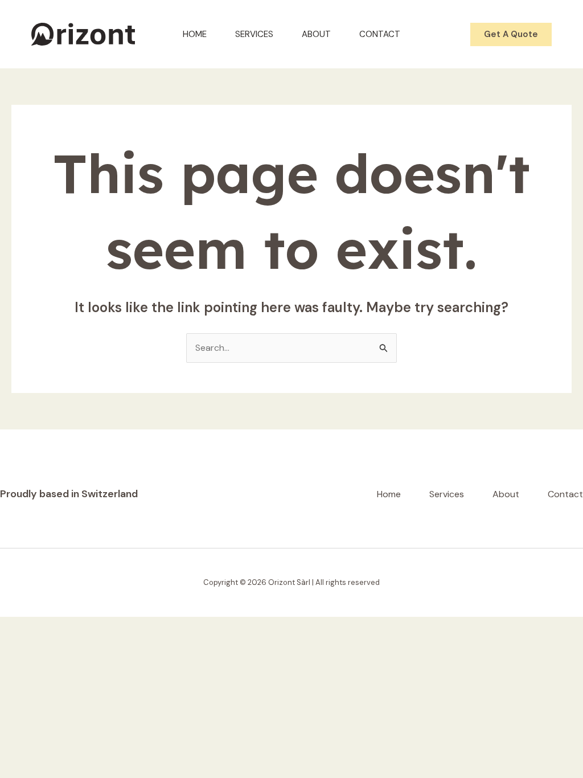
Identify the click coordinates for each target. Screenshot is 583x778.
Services (254, 34)
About (316, 34)
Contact (379, 34)
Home (195, 34)
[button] (511, 34)
